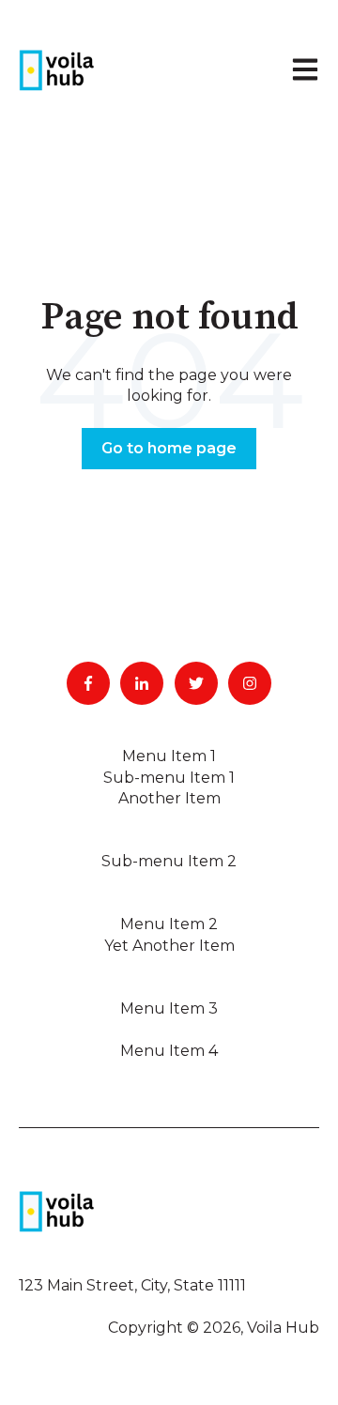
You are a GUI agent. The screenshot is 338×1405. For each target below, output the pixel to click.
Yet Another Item (169, 945)
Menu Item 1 (169, 756)
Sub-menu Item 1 (169, 777)
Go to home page (169, 448)
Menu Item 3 (169, 1008)
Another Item (169, 798)
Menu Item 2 (169, 924)
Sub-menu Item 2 (169, 861)
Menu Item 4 (169, 1051)
